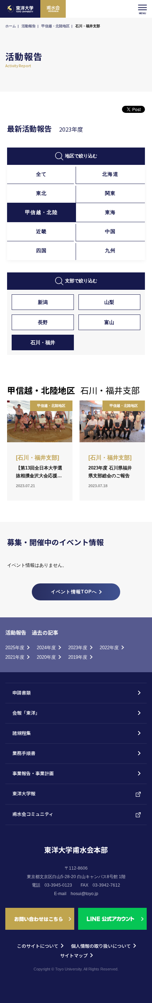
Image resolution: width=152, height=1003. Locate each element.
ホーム (10, 26)
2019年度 (77, 657)
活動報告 (29, 26)
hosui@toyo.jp (84, 893)
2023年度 (77, 647)
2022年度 (109, 647)
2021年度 (14, 657)
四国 (41, 250)
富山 (109, 322)
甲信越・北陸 (41, 212)
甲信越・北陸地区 (55, 26)
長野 (43, 322)
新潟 (43, 302)
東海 (110, 212)
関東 (110, 193)
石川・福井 (42, 342)
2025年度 (14, 647)
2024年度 (46, 647)
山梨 (109, 302)
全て (41, 174)
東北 (41, 193)
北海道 (110, 174)
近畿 (41, 231)
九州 (110, 250)
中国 (110, 231)
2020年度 (46, 657)
